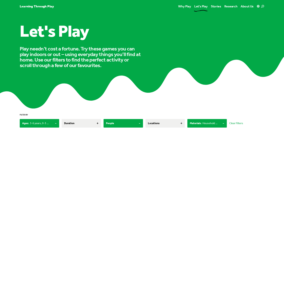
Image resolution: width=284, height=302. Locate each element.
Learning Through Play (37, 6)
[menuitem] (201, 6)
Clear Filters (236, 123)
